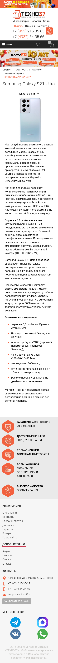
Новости (7, 555)
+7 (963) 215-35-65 (19, 583)
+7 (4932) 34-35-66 (19, 588)
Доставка (8, 525)
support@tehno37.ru (19, 594)
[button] (20, 21)
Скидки (6, 559)
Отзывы (7, 563)
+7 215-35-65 (28, 31)
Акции (6, 551)
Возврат (7, 533)
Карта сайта (9, 537)
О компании (9, 512)
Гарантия (8, 529)
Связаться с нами (18, 600)
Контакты (8, 516)
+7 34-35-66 (28, 37)
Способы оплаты (12, 521)
